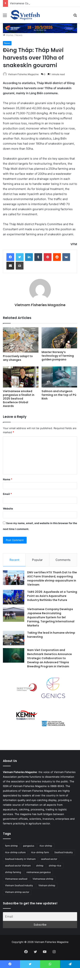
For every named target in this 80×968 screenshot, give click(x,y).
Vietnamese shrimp (43, 878)
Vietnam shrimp (46, 885)
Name (7, 479)
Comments (63, 560)
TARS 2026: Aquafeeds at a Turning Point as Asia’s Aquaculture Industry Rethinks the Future (52, 596)
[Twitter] (19, 257)
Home (9, 35)
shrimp (39, 865)
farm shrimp (11, 845)
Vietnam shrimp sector (17, 892)
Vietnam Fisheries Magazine (23, 74)
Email (7, 493)
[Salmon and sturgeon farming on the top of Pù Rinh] (59, 376)
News (18, 35)
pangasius (28, 845)
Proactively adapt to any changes (18, 358)
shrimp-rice (55, 865)
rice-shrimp (46, 845)
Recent (14, 560)
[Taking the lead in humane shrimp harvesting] (13, 638)
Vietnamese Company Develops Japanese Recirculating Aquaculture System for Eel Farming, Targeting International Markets (50, 617)
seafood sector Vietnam (18, 865)
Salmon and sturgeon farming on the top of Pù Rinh (59, 395)
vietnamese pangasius (38, 872)
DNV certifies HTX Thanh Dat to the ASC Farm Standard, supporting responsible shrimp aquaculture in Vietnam (52, 578)
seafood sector (49, 858)
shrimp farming (13, 872)
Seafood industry (63, 852)
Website (8, 508)
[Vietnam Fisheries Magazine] (25, 15)
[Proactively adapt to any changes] (20, 339)
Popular (37, 560)
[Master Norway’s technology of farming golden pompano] (59, 337)
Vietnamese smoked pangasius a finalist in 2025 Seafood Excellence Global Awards (18, 398)
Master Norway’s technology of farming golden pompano (58, 355)
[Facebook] (10, 257)
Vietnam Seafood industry (19, 885)
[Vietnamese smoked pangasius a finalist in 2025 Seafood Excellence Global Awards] (20, 376)
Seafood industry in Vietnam (20, 858)
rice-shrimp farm (40, 852)
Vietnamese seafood (16, 878)
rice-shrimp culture (15, 852)
